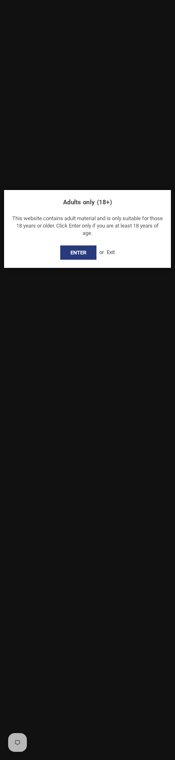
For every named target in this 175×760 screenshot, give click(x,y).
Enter (78, 253)
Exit (111, 252)
